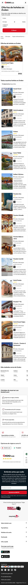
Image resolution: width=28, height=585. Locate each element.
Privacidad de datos (6, 576)
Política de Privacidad (5, 497)
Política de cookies (6, 579)
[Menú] (2, 2)
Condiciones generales (7, 573)
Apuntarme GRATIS (14, 492)
